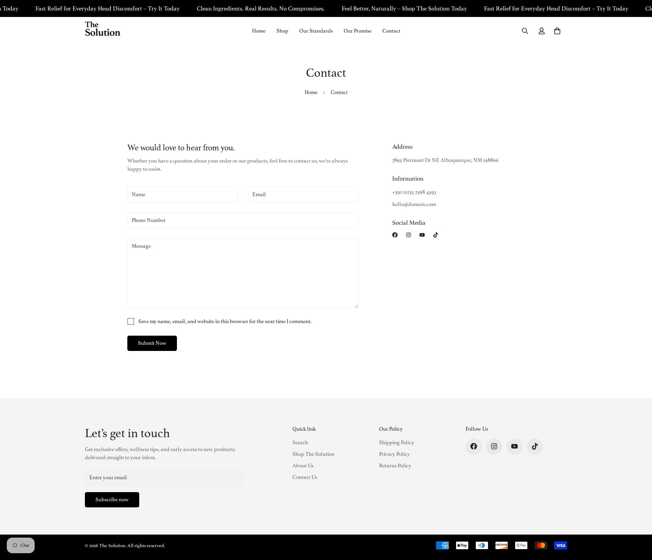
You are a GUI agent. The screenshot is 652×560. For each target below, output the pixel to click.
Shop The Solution (313, 454)
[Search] (525, 30)
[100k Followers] (408, 235)
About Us (302, 465)
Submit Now (152, 343)
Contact (391, 31)
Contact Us (304, 477)
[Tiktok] (435, 235)
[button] (557, 31)
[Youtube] (422, 235)
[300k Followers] (395, 235)
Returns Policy (395, 465)
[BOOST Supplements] (103, 30)
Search (300, 442)
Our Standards (316, 31)
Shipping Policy (396, 442)
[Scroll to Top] (639, 523)
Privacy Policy (394, 454)
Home (259, 31)
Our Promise (358, 31)
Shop (282, 31)
